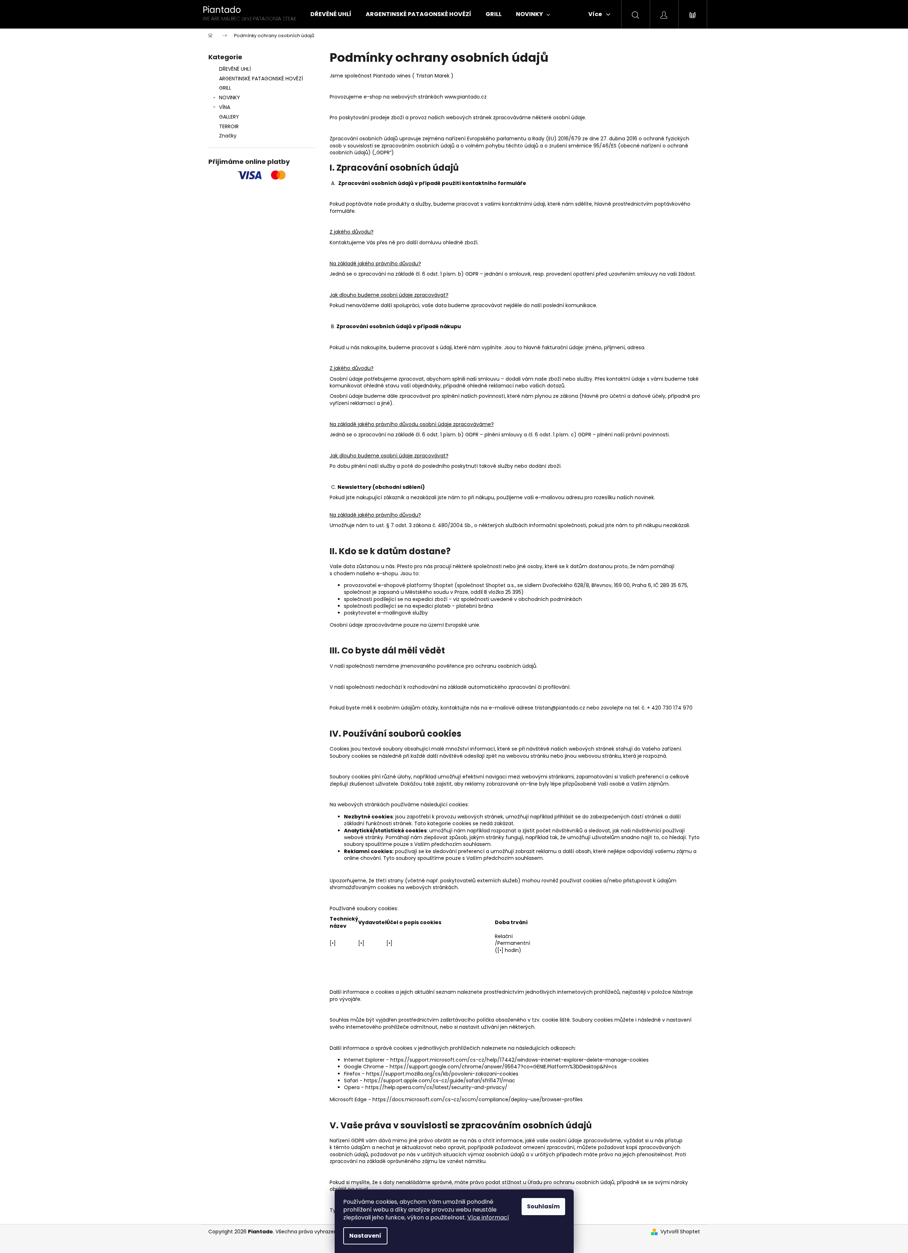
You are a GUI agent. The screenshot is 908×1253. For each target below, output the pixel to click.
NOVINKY (229, 97)
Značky (228, 135)
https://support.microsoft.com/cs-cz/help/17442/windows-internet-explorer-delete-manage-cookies (519, 1059)
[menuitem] (331, 14)
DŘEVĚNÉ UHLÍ (235, 68)
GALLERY (229, 116)
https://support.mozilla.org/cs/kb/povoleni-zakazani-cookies (442, 1073)
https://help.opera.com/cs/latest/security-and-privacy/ (436, 1087)
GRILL (225, 87)
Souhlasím (543, 1206)
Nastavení (365, 1236)
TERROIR (229, 126)
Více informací (488, 1217)
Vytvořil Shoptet (680, 1231)
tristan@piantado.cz (560, 707)
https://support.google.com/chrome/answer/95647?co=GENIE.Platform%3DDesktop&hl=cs (503, 1066)
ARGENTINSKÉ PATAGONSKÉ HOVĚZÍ (261, 78)
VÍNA (224, 107)
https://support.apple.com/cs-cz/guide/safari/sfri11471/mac (439, 1080)
